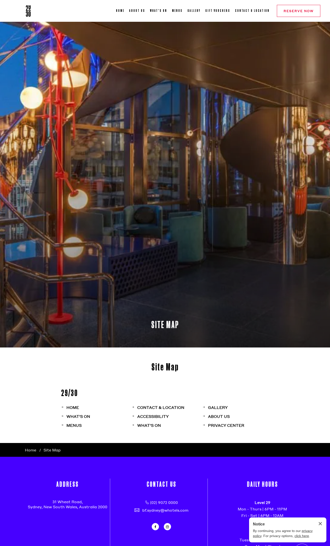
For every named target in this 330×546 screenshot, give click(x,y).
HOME (120, 10)
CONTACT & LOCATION (252, 10)
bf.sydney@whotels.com (165, 510)
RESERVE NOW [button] (299, 11)
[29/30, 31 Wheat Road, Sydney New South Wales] (28, 11)
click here (301, 536)
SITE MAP (165, 324)
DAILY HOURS (262, 484)
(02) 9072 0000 (164, 502)
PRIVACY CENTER (226, 425)
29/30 (69, 392)
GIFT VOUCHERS (217, 10)
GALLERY (194, 10)
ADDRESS (67, 484)
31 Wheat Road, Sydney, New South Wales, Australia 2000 (67, 504)
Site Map (165, 367)
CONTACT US (161, 484)
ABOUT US (137, 10)
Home (30, 450)
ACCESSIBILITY (153, 416)
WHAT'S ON (158, 10)
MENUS (177, 10)
